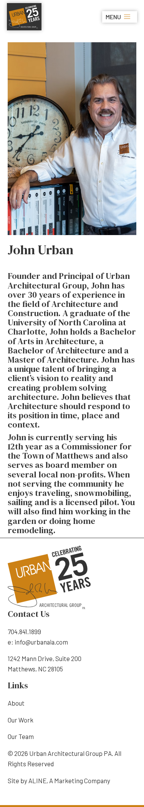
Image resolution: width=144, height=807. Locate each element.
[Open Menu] (127, 17)
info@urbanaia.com (41, 642)
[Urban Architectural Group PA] (24, 16)
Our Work (20, 720)
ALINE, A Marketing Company (69, 780)
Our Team (21, 736)
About (16, 703)
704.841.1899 (24, 631)
